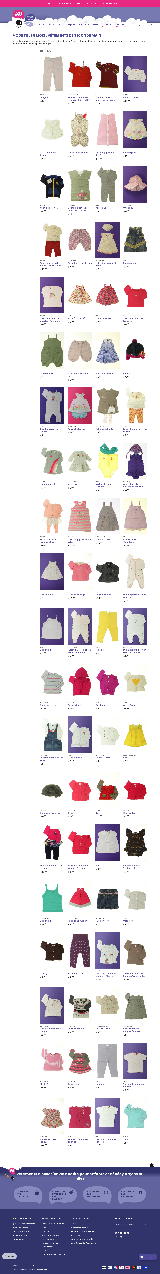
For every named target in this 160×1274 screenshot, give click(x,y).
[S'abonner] (146, 1224)
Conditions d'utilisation (54, 1254)
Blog (44, 1227)
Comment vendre (80, 1227)
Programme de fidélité (53, 1224)
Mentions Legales (50, 1235)
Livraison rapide (20, 1227)
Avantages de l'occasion (83, 1243)
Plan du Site (18, 1239)
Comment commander (82, 1239)
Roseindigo (23, 1266)
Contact (46, 1231)
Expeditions (48, 1247)
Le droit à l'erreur (21, 1235)
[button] (140, 24)
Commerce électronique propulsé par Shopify (30, 1269)
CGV (44, 1250)
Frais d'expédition (21, 1231)
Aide (73, 1224)
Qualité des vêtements (23, 1224)
